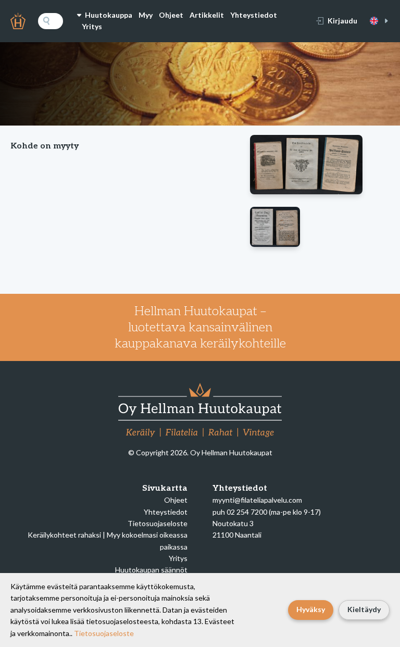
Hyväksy (310, 609)
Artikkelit (207, 14)
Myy (146, 14)
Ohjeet (171, 14)
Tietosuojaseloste (158, 523)
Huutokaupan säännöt (151, 569)
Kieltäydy (364, 609)
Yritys (92, 26)
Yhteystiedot (253, 14)
